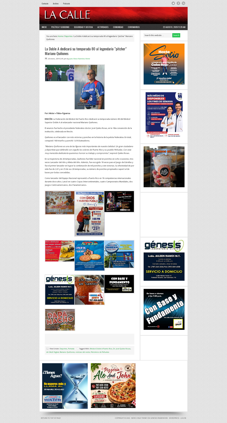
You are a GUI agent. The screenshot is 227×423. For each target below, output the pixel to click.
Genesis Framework (159, 418)
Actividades (102, 27)
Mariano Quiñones (67, 352)
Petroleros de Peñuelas (100, 352)
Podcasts (66, 3)
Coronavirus (134, 27)
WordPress (174, 418)
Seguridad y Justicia (83, 27)
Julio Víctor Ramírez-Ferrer (79, 59)
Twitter (173, 3)
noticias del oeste (83, 352)
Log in (183, 418)
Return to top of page (51, 418)
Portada (71, 349)
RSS (183, 3)
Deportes (63, 349)
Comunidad (118, 27)
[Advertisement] (147, 15)
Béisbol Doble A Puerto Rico (101, 349)
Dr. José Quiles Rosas (121, 349)
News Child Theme (139, 418)
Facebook (178, 3)
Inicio (44, 27)
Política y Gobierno (60, 27)
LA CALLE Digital (75, 15)
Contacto (45, 3)
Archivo (56, 3)
